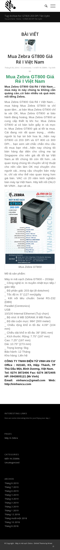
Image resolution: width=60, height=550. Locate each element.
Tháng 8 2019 (11, 483)
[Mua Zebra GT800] (30, 45)
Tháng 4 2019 (11, 498)
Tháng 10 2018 (12, 522)
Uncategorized (12, 462)
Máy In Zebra (11, 437)
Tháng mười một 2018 (16, 518)
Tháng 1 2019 (11, 510)
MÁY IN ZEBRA (41, 67)
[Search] (44, 6)
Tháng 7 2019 (11, 487)
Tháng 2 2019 (11, 506)
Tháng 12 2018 (12, 514)
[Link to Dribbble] (53, 546)
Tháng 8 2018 (11, 526)
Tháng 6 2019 (11, 490)
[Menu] (51, 6)
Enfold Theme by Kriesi (43, 543)
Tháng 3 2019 (11, 502)
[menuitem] (44, 6)
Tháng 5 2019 (11, 494)
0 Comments (26, 67)
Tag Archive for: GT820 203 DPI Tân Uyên (27, 15)
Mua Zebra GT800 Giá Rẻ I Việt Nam (30, 59)
